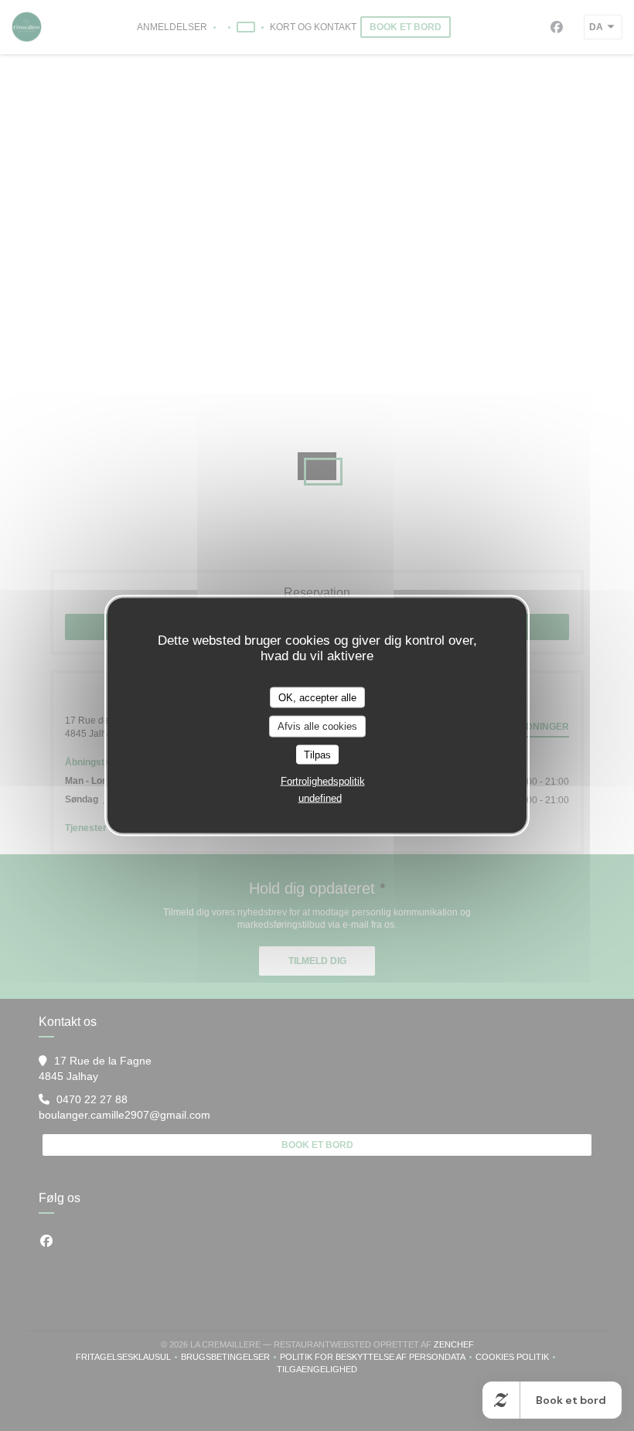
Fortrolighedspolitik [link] (323, 781)
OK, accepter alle (317, 697)
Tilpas (317, 754)
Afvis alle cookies (317, 726)
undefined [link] (320, 798)
